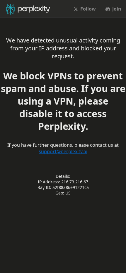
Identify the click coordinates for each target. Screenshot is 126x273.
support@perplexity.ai (63, 151)
